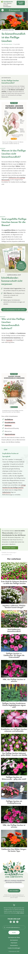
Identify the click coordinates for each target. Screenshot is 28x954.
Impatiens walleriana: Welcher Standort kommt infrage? (14, 606)
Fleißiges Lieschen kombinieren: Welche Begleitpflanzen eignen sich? (14, 705)
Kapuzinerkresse (10, 434)
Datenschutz (14, 945)
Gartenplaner (14, 940)
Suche (14, 932)
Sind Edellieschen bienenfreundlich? (14, 630)
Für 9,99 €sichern (20, 3)
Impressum (14, 942)
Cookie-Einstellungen (14, 948)
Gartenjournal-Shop (14, 937)
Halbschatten (6, 492)
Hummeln (9, 340)
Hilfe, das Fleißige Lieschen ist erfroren (14, 680)
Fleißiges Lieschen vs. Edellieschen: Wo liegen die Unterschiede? (14, 655)
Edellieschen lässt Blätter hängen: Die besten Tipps (14, 850)
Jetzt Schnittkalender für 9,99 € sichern (14, 309)
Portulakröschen (10, 422)
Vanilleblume (9, 419)
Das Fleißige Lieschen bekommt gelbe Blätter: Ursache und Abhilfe (14, 754)
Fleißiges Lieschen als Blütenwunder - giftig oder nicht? (14, 778)
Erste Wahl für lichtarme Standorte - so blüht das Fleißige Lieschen (14, 582)
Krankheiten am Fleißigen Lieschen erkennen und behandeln (14, 730)
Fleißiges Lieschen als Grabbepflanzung (14, 802)
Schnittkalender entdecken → (10, 547)
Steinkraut (8, 425)
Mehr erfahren (20, 913)
